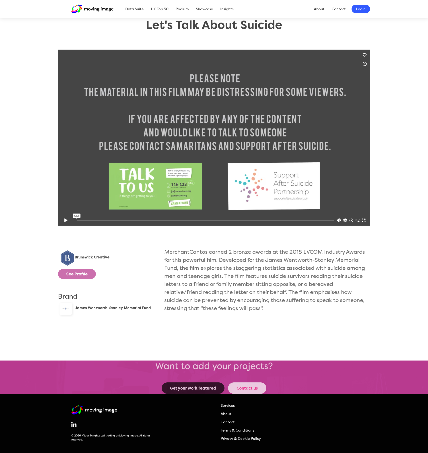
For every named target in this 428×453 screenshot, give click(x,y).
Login (361, 8)
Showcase (204, 8)
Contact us (247, 388)
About (319, 8)
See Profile (77, 274)
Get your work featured (193, 388)
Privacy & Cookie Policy (241, 438)
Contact (339, 8)
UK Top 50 (160, 8)
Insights (227, 8)
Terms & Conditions (237, 430)
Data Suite (134, 8)
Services (228, 405)
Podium (182, 8)
